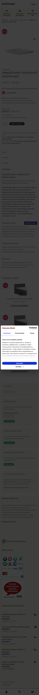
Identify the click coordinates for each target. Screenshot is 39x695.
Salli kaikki (19, 363)
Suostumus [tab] (7, 333)
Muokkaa (18, 366)
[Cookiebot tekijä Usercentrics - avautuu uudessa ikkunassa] (29, 328)
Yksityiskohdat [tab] (19, 333)
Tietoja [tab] (32, 333)
